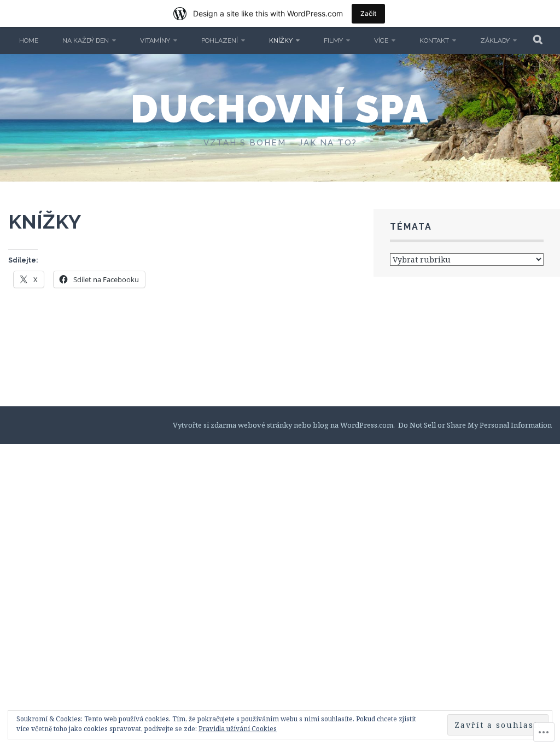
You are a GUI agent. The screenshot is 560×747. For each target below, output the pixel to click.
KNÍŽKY (281, 40)
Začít (368, 13)
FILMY (333, 40)
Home (28, 40)
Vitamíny (155, 40)
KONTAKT (434, 40)
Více (381, 40)
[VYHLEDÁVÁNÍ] (538, 40)
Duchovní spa (280, 108)
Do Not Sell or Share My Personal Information (475, 425)
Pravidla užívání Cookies (238, 728)
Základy (495, 40)
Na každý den (85, 40)
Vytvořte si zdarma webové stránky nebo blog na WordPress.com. (284, 425)
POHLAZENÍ (219, 40)
